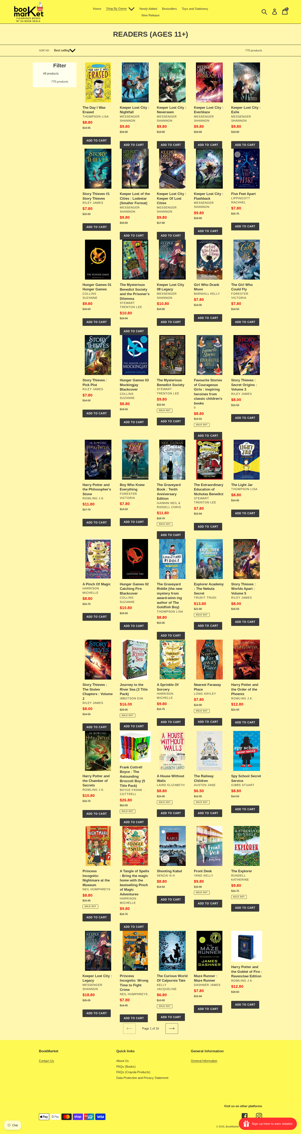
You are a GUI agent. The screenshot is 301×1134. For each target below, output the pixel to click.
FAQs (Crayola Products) (133, 1072)
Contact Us (46, 1061)
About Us (122, 1061)
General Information (204, 1061)
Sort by (44, 50)
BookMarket (232, 1126)
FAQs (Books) (126, 1066)
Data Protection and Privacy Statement (142, 1078)
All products (51, 73)
